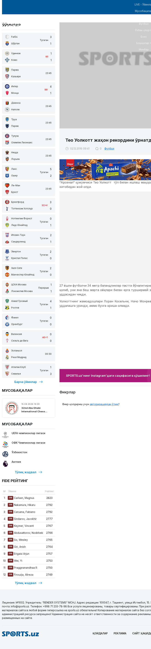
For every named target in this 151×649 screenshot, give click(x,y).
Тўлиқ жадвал (25, 472)
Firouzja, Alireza (21, 574)
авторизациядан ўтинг (104, 404)
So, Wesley (18, 539)
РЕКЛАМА (120, 633)
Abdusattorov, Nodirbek (26, 532)
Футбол (109, 148)
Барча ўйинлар (25, 382)
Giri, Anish (17, 546)
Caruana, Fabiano (22, 511)
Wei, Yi (15, 560)
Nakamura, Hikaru (22, 504)
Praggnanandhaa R (23, 567)
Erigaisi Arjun (19, 553)
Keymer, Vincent (21, 525)
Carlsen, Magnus (21, 497)
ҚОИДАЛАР (100, 633)
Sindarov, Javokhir (23, 518)
